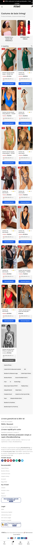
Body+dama (7, 386)
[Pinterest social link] (11, 453)
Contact (3, 480)
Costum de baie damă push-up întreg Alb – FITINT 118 (24, 304)
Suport (3, 485)
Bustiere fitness (5, 463)
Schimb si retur (5, 482)
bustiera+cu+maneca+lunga (11, 365)
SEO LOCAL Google (6, 510)
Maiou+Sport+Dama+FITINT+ (20, 378)
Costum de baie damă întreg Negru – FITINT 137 (21, 228)
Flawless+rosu (7, 382)
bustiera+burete (21, 369)
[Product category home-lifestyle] (24, 29)
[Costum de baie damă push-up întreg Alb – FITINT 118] (24, 290)
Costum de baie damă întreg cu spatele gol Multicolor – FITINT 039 (8, 344)
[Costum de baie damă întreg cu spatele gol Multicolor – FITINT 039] (8, 328)
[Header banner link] (16, 2)
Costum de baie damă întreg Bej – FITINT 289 (21, 112)
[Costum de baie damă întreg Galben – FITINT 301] (8, 135)
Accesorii (3, 471)
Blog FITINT (4, 474)
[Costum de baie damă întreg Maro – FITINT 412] (8, 213)
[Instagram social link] (5, 453)
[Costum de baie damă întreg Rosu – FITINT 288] (8, 290)
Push (21, 374)
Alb (25, 361)
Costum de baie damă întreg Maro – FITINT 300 (21, 189)
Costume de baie (5, 466)
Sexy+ (23, 390)
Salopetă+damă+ (18, 382)
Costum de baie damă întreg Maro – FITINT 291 (5, 189)
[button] (32, 31)
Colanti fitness (5, 460)
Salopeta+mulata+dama (9, 394)
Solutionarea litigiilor (6, 504)
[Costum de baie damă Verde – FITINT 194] (8, 58)
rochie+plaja (7, 378)
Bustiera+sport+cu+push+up (11, 399)
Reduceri (3, 488)
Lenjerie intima (5, 468)
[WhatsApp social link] (16, 453)
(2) (29, 109)
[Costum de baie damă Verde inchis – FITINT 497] (24, 58)
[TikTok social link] (19, 453)
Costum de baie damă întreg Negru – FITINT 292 (5, 267)
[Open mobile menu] (2, 6)
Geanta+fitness (7, 357)
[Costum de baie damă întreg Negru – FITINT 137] (24, 213)
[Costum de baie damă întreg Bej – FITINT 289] (24, 97)
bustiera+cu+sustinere (24, 394)
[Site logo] (16, 6)
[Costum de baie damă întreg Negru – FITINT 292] (8, 251)
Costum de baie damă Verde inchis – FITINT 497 (21, 73)
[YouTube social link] (8, 453)
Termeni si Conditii (6, 512)
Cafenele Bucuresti (6, 507)
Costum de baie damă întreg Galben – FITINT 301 (8, 150)
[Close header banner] (31, 2)
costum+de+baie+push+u (10, 374)
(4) (14, 187)
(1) (29, 71)
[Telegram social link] (22, 453)
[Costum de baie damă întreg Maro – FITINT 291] (8, 174)
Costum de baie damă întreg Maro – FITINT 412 (5, 228)
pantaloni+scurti (17, 386)
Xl (26, 374)
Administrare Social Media (16, 527)
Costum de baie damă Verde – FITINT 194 (8, 71)
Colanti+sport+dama (9, 369)
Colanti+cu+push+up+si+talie (11, 390)
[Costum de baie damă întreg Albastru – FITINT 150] (8, 97)
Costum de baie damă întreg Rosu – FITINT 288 (5, 305)
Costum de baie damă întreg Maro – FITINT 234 (21, 151)
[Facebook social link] (2, 453)
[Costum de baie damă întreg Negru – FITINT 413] (24, 251)
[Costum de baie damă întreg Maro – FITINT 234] (24, 135)
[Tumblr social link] (14, 453)
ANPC (2, 501)
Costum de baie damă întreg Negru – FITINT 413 (24, 266)
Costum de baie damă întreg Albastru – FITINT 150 (8, 111)
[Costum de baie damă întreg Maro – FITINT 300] (24, 174)
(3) (14, 225)
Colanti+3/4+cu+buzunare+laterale (12, 361)
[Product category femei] (8, 29)
